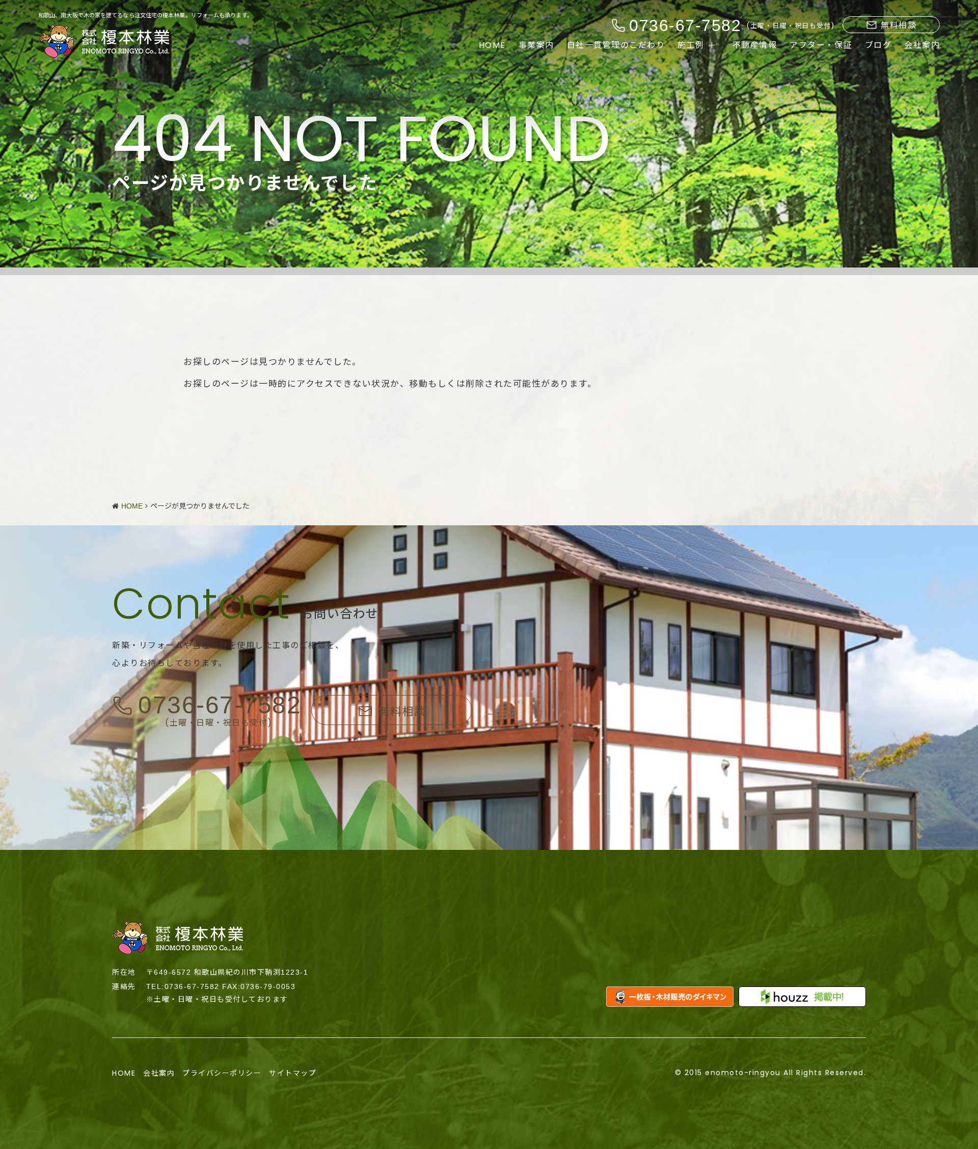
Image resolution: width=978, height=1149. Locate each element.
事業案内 (536, 45)
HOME (492, 45)
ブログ (878, 45)
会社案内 (922, 45)
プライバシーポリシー (221, 1073)
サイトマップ (292, 1073)
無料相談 (898, 25)
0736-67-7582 (219, 705)
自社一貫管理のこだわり (616, 45)
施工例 (690, 45)
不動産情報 (754, 45)
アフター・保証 (821, 45)
